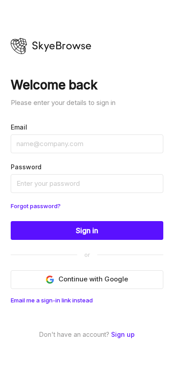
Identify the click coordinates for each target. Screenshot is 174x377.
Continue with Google (93, 279)
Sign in (87, 230)
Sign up (123, 334)
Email (19, 127)
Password (26, 167)
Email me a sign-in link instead (52, 300)
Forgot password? (36, 205)
